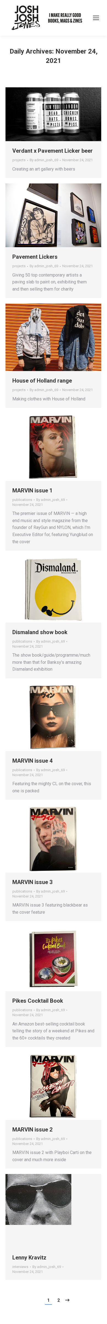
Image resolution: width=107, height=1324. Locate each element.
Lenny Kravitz (29, 1257)
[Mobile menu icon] (96, 17)
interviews (20, 1267)
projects (19, 160)
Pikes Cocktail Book (37, 1000)
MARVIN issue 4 (32, 760)
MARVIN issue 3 (32, 882)
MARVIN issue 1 (32, 490)
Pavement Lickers (35, 256)
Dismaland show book (39, 632)
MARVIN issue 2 (32, 1129)
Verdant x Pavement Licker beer (52, 150)
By (44, 160)
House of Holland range (42, 380)
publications (22, 500)
